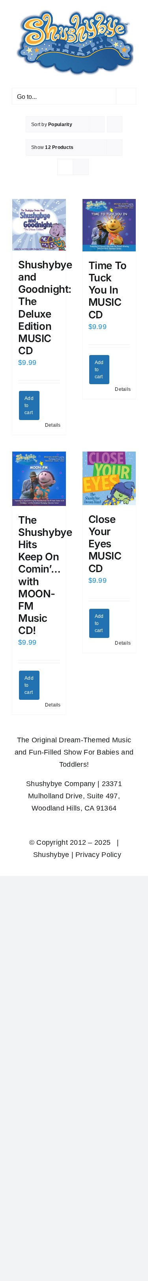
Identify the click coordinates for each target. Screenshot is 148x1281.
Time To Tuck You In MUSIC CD (107, 287)
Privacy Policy (98, 852)
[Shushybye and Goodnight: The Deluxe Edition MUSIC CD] (39, 222)
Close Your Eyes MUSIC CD (105, 541)
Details (52, 423)
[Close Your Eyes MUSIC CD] (109, 476)
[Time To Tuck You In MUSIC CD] (109, 223)
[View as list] (80, 164)
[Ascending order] (114, 122)
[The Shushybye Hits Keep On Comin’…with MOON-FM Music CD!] (39, 476)
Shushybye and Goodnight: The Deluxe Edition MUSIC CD (45, 305)
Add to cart (29, 403)
